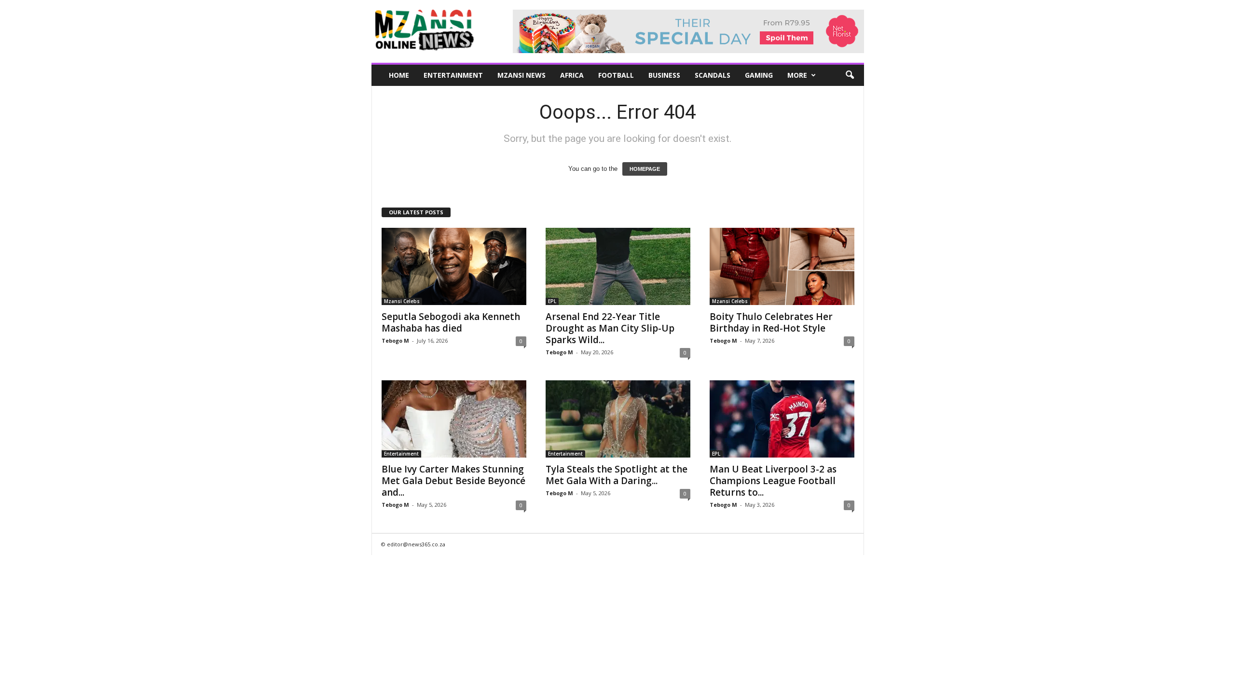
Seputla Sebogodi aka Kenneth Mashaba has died (451, 322)
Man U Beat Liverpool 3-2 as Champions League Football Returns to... (773, 481)
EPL (552, 301)
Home (399, 75)
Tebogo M (395, 340)
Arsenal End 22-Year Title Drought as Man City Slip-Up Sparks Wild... (610, 328)
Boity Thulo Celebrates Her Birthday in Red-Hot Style (771, 322)
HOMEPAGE (645, 169)
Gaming (759, 75)
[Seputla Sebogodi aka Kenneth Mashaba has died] (454, 266)
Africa (572, 75)
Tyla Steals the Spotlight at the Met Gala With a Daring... (616, 475)
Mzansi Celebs (402, 301)
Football (616, 75)
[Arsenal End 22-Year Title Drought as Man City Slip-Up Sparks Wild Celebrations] (618, 266)
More (797, 75)
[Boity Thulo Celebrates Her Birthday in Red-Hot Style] (782, 266)
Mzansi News (521, 75)
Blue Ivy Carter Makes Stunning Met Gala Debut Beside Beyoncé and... (453, 481)
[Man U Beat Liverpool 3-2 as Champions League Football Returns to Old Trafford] (782, 419)
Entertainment (453, 75)
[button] (849, 75)
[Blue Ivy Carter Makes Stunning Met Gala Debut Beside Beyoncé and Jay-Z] (454, 419)
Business (664, 75)
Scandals (712, 75)
